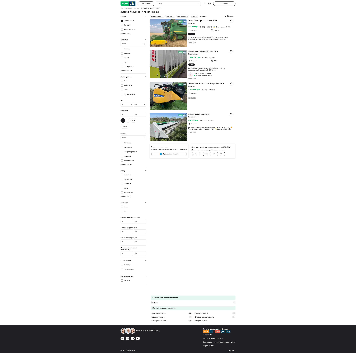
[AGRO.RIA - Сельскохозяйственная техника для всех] (129, 3)
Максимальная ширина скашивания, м (129, 249)
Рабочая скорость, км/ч (129, 228)
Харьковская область (171, 313)
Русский (231, 351)
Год (122, 100)
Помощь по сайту (148, 331)
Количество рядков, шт (129, 238)
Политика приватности (213, 338)
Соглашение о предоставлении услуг (219, 342)
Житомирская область (171, 321)
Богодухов (193, 302)
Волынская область (171, 317)
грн (133, 120)
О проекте (207, 335)
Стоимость (124, 111)
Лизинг (124, 126)
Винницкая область (215, 313)
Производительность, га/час (130, 217)
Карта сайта (208, 346)
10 (224, 155)
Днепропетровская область (215, 317)
